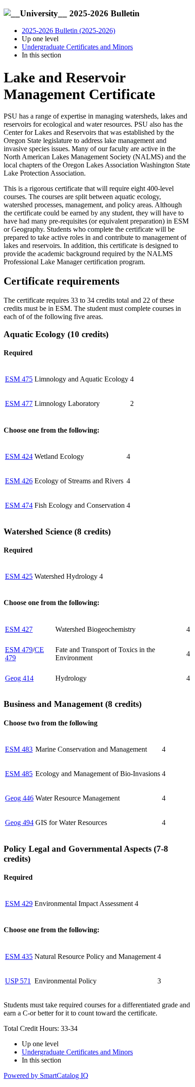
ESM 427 (19, 629)
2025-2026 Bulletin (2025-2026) (68, 30)
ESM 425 (19, 576)
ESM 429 (19, 903)
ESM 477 (19, 403)
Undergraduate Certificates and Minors (77, 47)
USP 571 (18, 981)
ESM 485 (19, 773)
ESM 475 (19, 379)
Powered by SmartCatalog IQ (46, 1075)
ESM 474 (19, 505)
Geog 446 (19, 798)
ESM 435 (19, 956)
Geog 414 (19, 678)
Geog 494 (19, 822)
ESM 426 (19, 481)
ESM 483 (19, 749)
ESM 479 (19, 649)
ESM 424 (19, 456)
